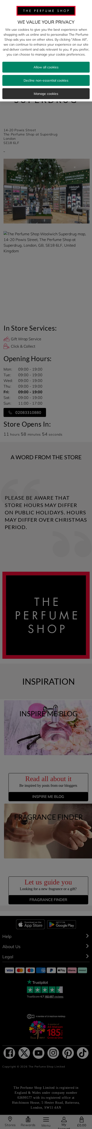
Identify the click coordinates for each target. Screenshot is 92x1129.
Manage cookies (46, 94)
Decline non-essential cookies (46, 80)
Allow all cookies (46, 67)
